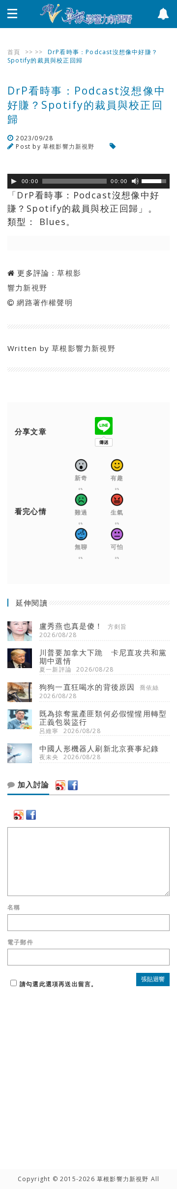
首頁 (13, 52)
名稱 (13, 907)
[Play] (14, 181)
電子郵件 (20, 942)
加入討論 (32, 784)
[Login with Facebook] (73, 785)
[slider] (155, 180)
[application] (88, 181)
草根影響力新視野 (69, 146)
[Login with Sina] (60, 785)
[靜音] (135, 181)
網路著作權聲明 (44, 302)
